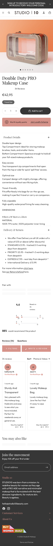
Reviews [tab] (8, 341)
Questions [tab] (22, 341)
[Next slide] (50, 4)
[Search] (9, 13)
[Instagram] (8, 508)
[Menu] (3, 13)
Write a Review (39, 349)
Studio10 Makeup (29, 537)
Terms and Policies (26, 542)
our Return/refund (15, 271)
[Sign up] (47, 467)
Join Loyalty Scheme (39, 122)
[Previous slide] (3, 4)
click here (28, 268)
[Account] (44, 13)
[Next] (47, 396)
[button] (18, 316)
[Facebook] (3, 508)
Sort (29, 359)
